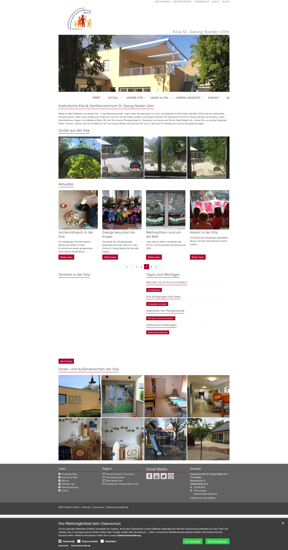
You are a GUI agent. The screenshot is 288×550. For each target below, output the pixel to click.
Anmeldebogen (154, 290)
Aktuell (113, 97)
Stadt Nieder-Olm (113, 480)
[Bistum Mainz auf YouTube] (156, 476)
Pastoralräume (182, 1)
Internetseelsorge (70, 487)
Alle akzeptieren (217, 541)
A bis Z (215, 1)
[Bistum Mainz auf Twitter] (164, 476)
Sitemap (86, 507)
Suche (226, 1)
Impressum (99, 507)
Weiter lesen (66, 257)
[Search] (226, 97)
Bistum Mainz (162, 1)
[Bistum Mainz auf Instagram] (171, 476)
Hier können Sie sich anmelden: (161, 318)
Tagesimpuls (201, 1)
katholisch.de (68, 483)
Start (96, 97)
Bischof (65, 480)
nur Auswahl (192, 541)
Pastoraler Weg (69, 473)
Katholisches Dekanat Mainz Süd (121, 483)
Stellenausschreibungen (158, 332)
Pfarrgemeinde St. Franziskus (120, 473)
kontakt (213, 97)
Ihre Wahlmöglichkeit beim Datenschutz (89, 523)
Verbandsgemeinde (114, 477)
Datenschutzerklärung (117, 507)
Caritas (65, 490)
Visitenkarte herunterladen (203, 497)
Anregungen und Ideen (157, 304)
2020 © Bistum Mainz (69, 507)
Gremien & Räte (69, 477)
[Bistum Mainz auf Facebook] (149, 476)
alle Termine (66, 361)
